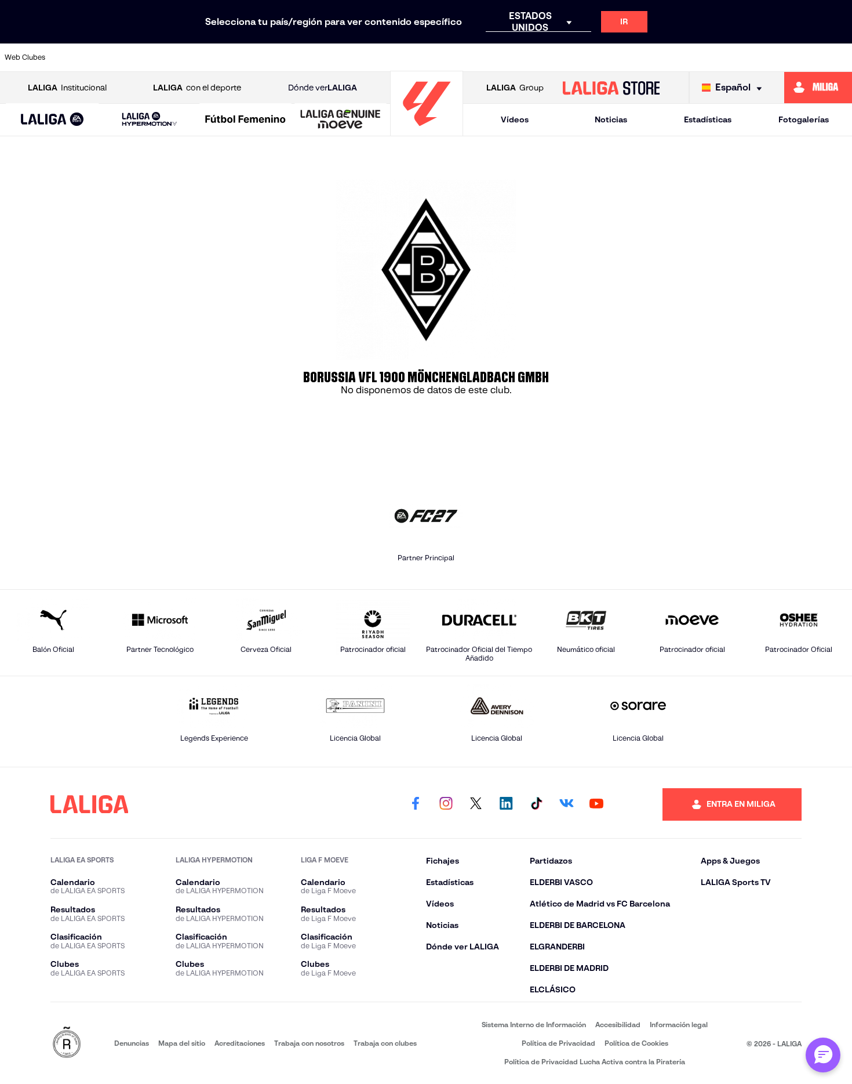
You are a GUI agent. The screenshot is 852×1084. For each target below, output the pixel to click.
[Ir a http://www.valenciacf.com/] (798, 57)
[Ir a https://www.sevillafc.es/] (758, 57)
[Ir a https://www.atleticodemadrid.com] (116, 57)
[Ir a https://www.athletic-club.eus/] (76, 57)
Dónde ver (322, 87)
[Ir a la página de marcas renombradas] (67, 1043)
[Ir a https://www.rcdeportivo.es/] (558, 57)
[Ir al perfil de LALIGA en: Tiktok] (536, 804)
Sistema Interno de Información (534, 1024)
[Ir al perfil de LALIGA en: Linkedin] (506, 804)
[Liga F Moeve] (245, 120)
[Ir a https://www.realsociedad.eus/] (718, 57)
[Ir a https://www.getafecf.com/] (357, 57)
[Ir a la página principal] (427, 131)
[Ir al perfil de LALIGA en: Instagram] (445, 804)
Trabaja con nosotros (309, 1043)
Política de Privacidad (558, 1043)
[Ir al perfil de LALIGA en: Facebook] (415, 804)
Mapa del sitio (181, 1043)
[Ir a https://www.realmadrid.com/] (678, 57)
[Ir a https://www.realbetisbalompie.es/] (638, 57)
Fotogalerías (803, 119)
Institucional (67, 87)
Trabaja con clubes (385, 1043)
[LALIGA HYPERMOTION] (149, 120)
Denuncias (131, 1043)
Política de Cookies (636, 1043)
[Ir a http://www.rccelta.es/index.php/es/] (197, 57)
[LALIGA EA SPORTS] (52, 120)
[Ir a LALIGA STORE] (611, 87)
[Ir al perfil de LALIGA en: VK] (566, 804)
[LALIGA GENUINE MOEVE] (340, 120)
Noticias (611, 119)
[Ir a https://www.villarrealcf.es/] (838, 57)
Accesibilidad (617, 1024)
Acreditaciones (239, 1043)
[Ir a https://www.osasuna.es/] (157, 57)
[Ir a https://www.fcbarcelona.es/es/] (317, 57)
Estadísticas (707, 119)
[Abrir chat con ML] (823, 1055)
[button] (52, 120)
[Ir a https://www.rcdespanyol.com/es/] (598, 57)
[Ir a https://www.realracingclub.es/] (477, 57)
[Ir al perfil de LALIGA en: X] (475, 804)
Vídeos (515, 119)
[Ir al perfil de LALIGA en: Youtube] (596, 804)
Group (515, 87)
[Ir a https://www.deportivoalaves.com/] (237, 57)
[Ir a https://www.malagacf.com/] (437, 57)
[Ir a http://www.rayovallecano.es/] (517, 57)
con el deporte (197, 87)
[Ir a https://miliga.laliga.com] (818, 87)
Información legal (679, 1024)
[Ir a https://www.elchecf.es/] (277, 57)
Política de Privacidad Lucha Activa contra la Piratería (594, 1061)
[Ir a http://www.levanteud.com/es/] (397, 57)
